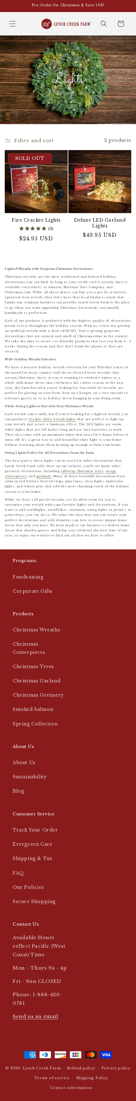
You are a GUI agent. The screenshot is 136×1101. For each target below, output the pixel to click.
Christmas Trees (33, 666)
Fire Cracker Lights (36, 220)
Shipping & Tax (32, 858)
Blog (18, 791)
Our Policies (28, 887)
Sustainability (29, 777)
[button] (13, 24)
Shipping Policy (92, 1078)
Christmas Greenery (38, 695)
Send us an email (35, 1016)
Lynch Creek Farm (42, 1068)
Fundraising (28, 577)
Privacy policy (116, 1068)
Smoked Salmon (33, 709)
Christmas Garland (36, 681)
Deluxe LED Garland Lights (100, 223)
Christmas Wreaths (36, 630)
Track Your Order (35, 830)
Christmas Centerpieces (29, 648)
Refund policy (81, 1068)
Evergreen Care (32, 844)
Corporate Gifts (33, 591)
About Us (24, 762)
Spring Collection (35, 724)
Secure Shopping (34, 901)
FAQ (18, 873)
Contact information (71, 1087)
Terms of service (52, 1078)
